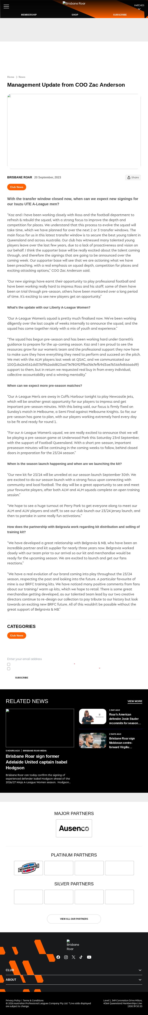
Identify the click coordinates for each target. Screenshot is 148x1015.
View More (135, 701)
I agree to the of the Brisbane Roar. (43, 664)
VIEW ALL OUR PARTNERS (74, 919)
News (22, 76)
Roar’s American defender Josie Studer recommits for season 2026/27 (124, 719)
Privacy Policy (37, 664)
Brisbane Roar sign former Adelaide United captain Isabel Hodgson (36, 762)
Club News (16, 187)
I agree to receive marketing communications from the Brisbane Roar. (56, 668)
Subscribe (21, 677)
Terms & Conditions (33, 1000)
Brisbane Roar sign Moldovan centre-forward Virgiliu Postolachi (122, 743)
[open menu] (6, 6)
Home (10, 76)
